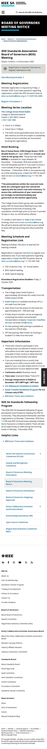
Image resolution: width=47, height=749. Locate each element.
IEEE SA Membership (9, 580)
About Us (11, 39)
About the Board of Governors (26, 39)
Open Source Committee (17, 522)
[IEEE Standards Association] (13, 4)
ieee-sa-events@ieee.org (12, 96)
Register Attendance (10, 101)
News (3, 703)
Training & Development (11, 589)
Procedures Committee (10, 686)
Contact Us (5, 598)
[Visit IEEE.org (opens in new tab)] (7, 556)
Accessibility (35, 729)
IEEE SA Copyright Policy (9, 735)
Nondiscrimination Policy (9, 731)
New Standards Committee (12, 677)
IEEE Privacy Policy (7, 733)
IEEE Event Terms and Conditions (19, 396)
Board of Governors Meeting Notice (19, 482)
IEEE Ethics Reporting (27, 731)
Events (4, 712)
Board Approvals (7, 668)
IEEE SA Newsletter (9, 707)
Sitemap (10, 729)
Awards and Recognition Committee (17, 464)
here (36, 67)
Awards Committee (9, 619)
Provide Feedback (8, 602)
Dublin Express (11, 301)
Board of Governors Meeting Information (19, 473)
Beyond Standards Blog (10, 716)
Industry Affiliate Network (11, 647)
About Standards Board (10, 664)
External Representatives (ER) (19, 515)
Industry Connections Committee (14, 652)
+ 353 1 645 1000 (8, 120)
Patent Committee (8, 682)
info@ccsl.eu (26, 322)
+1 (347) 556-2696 (34, 96)
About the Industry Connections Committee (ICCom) (20, 455)
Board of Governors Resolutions (20, 490)
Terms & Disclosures (22, 733)
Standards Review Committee (13, 690)
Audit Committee (8, 673)
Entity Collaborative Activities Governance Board (19, 507)
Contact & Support (22, 729)
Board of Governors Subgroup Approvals (19, 498)
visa (19, 366)
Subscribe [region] (44, 377)
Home (3, 39)
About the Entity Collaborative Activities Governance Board (21, 637)
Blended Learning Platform (11, 643)
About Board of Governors (11, 615)
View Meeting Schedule (11, 77)
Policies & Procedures (10, 593)
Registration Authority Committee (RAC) (21, 530)
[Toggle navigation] (3, 12)
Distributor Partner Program (12, 585)
